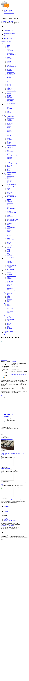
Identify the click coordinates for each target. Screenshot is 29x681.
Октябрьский (10, 203)
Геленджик (9, 85)
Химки (8, 277)
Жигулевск (9, 119)
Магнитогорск (10, 176)
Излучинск (9, 139)
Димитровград (10, 101)
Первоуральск (10, 216)
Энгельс (9, 313)
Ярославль (9, 328)
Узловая (9, 259)
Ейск (8, 107)
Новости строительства (6, 439)
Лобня (8, 170)
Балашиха (9, 62)
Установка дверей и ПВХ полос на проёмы (11, 499)
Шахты (8, 297)
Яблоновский (10, 323)
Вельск (8, 76)
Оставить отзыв (4, 437)
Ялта (8, 326)
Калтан (8, 153)
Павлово (9, 211)
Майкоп (9, 177)
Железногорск (10, 118)
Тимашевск (9, 255)
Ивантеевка (9, 136)
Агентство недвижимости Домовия (8, 414)
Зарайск (9, 127)
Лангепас (9, 162)
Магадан (9, 174)
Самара (8, 238)
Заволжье (9, 124)
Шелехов (9, 300)
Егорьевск (9, 105)
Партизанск (9, 213)
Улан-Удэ (9, 261)
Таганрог (9, 247)
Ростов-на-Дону (11, 227)
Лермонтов (9, 165)
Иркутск (9, 141)
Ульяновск (9, 262)
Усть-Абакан (10, 267)
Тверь (8, 253)
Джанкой (9, 96)
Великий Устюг (10, 74)
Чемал (8, 285)
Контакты (6, 506)
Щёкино (9, 304)
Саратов (9, 242)
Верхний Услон (10, 77)
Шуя (8, 301)
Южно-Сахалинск (11, 317)
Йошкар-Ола (10, 147)
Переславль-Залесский (12, 219)
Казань (8, 150)
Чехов (8, 289)
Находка (9, 193)
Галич (8, 82)
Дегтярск (9, 93)
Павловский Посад (11, 212)
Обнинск (9, 199)
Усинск (8, 263)
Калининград (10, 151)
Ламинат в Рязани (5, 468)
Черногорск (9, 288)
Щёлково (9, 305)
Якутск (8, 324)
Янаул (8, 327)
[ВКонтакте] (1, 377)
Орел (8, 207)
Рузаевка (9, 230)
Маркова (9, 181)
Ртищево (9, 228)
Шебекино (9, 299)
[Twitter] (3, 377)
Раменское (9, 223)
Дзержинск (9, 97)
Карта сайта (7, 512)
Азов (8, 47)
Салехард (9, 236)
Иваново (9, 135)
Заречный (9, 128)
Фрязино (9, 272)
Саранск (9, 240)
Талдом (8, 250)
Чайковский (10, 281)
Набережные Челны (12, 186)
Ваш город (3, 436)
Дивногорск (10, 100)
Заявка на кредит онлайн (10, 520)
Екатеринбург (10, 108)
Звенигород (9, 131)
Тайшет (8, 249)
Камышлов (9, 158)
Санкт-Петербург (11, 239)
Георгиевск (9, 86)
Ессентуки (9, 112)
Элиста (8, 312)
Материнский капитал (9, 33)
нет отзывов (4, 360)
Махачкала (9, 182)
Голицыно (9, 88)
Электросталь (10, 309)
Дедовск (9, 95)
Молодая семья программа (10, 35)
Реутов (8, 226)
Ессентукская (10, 114)
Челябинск (9, 284)
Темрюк (9, 254)
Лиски (8, 169)
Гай (7, 81)
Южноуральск (10, 319)
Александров (10, 50)
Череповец (9, 286)
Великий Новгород (11, 73)
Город (5, 518)
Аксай (8, 49)
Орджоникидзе (10, 205)
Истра (8, 143)
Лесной (8, 166)
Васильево (9, 70)
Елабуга (9, 109)
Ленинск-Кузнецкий (12, 163)
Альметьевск (10, 53)
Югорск (9, 316)
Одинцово (9, 201)
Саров (8, 243)
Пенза (8, 215)
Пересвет (9, 218)
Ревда (8, 224)
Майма (8, 178)
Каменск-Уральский (12, 155)
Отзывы (6, 511)
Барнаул (9, 65)
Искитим (9, 142)
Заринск (9, 130)
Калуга (8, 154)
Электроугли (10, 311)
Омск (8, 204)
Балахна (9, 61)
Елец (8, 111)
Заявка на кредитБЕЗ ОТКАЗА (9, 12)
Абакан (8, 45)
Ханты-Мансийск (11, 276)
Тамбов (8, 251)
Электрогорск (10, 308)
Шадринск (9, 293)
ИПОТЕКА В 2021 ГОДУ (7, 21)
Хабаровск (9, 274)
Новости (6, 27)
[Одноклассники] (5, 377)
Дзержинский (10, 99)
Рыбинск (9, 231)
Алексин (9, 51)
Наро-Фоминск (10, 192)
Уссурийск (9, 266)
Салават (9, 235)
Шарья (8, 295)
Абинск (8, 46)
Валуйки (9, 69)
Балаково (9, 59)
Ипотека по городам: (6, 41)
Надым (8, 188)
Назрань (9, 189)
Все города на (11, 54)
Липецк (8, 168)
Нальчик (9, 191)
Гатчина (9, 84)
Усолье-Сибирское (11, 265)
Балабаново (9, 58)
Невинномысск (10, 195)
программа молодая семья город (19, 374)
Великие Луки (10, 72)
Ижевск (8, 138)
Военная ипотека (8, 38)
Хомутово (9, 278)
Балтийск (9, 64)
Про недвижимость (8, 30)
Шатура (8, 296)
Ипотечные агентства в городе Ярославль (11, 393)
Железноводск (10, 116)
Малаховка (9, 180)
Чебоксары (9, 282)
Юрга (8, 320)
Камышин (9, 157)
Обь (8, 200)
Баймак (8, 57)
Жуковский (9, 120)
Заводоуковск (10, 123)
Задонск (9, 126)
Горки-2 (9, 89)
